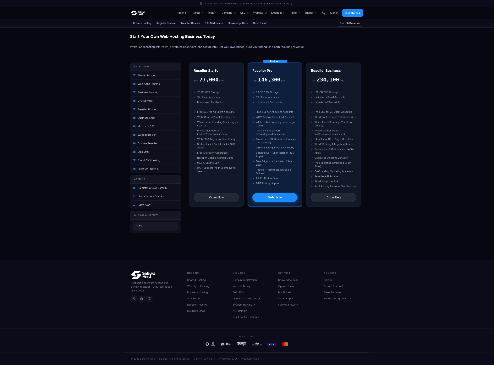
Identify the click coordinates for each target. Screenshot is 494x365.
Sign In (328, 279)
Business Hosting (147, 92)
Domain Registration (245, 279)
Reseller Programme (336, 298)
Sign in (334, 12)
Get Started (352, 12)
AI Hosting (239, 310)
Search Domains (350, 23)
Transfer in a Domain (150, 196)
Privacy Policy (226, 358)
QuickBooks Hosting (245, 316)
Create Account (333, 286)
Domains (227, 12)
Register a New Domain (152, 187)
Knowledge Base (238, 23)
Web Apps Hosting (148, 83)
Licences (276, 12)
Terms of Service (202, 358)
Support (309, 12)
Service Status (287, 304)
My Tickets (284, 292)
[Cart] (323, 13)
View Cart (144, 204)
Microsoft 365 (146, 126)
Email (197, 12)
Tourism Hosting (242, 304)
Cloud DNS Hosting (149, 160)
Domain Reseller (147, 143)
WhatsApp (284, 298)
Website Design (146, 134)
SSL (242, 12)
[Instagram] (149, 299)
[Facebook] (142, 299)
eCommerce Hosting (245, 298)
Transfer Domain (190, 23)
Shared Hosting (146, 75)
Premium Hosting (147, 168)
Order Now (216, 197)
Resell (293, 12)
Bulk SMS (143, 151)
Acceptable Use (250, 358)
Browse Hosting (142, 23)
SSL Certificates (214, 23)
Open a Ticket (286, 286)
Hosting (181, 12)
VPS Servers (145, 100)
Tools (210, 12)
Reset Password (333, 292)
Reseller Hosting (147, 109)
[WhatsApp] (134, 299)
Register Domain (166, 23)
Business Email (146, 117)
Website (258, 12)
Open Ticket (260, 23)
